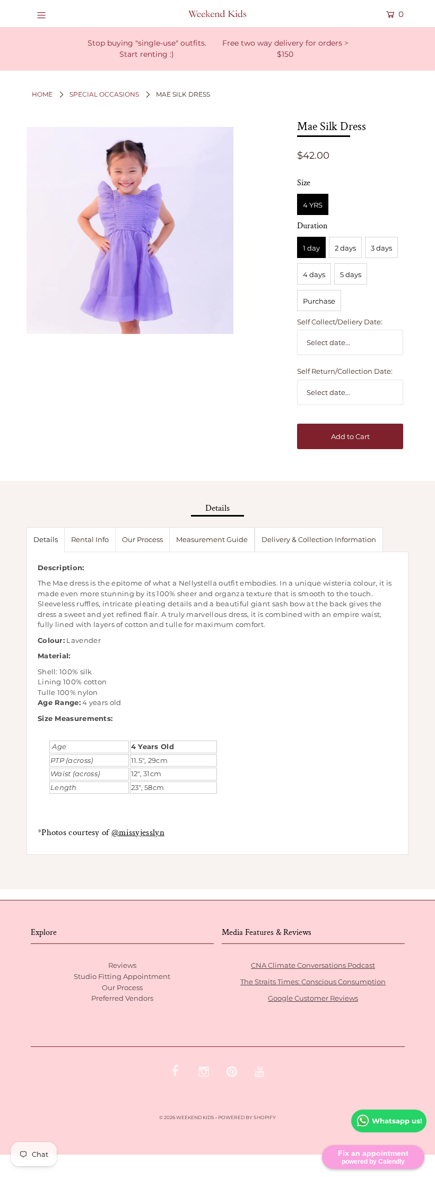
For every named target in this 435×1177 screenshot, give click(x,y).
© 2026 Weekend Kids (186, 1117)
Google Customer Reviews (313, 998)
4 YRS (313, 205)
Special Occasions (104, 94)
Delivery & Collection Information (319, 539)
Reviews (122, 965)
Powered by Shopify (247, 1117)
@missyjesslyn (137, 832)
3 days (381, 248)
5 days (350, 274)
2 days (345, 248)
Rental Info (90, 539)
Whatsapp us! (397, 1120)
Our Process (142, 539)
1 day (311, 248)
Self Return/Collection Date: (345, 371)
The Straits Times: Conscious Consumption (313, 981)
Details (45, 539)
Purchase (319, 301)
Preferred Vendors (122, 998)
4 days (314, 274)
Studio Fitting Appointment (122, 976)
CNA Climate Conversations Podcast (313, 965)
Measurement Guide (212, 539)
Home (42, 94)
